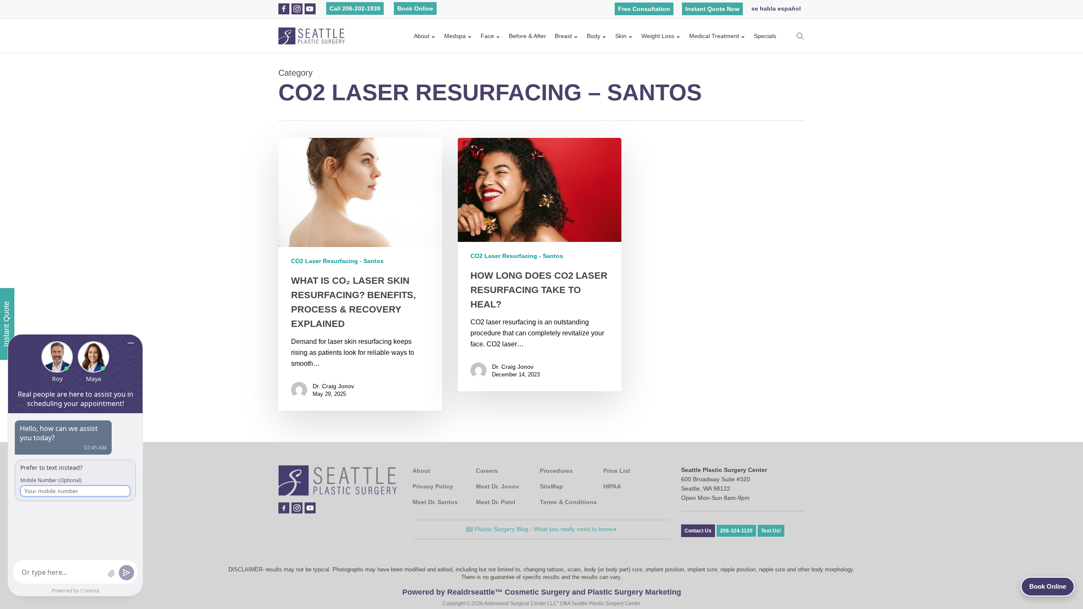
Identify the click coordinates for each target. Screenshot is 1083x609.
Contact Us (698, 531)
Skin (621, 36)
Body (593, 36)
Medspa (455, 36)
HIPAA (612, 486)
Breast (563, 36)
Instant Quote (6, 324)
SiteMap (551, 486)
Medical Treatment (714, 36)
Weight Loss (657, 36)
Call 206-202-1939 (355, 8)
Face (487, 36)
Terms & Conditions (568, 502)
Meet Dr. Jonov (497, 486)
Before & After (527, 36)
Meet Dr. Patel (495, 502)
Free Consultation (644, 8)
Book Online (415, 8)
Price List (616, 470)
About (421, 36)
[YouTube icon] (309, 9)
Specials (765, 36)
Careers (487, 470)
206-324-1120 (736, 531)
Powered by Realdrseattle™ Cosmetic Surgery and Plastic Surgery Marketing (541, 592)
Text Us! (771, 531)
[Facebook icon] (284, 9)
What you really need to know (573, 529)
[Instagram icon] (297, 9)
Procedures (556, 470)
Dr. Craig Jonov (333, 386)
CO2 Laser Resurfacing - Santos (337, 261)
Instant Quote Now (712, 8)
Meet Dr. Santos (435, 502)
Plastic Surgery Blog (500, 529)
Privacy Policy (432, 486)
